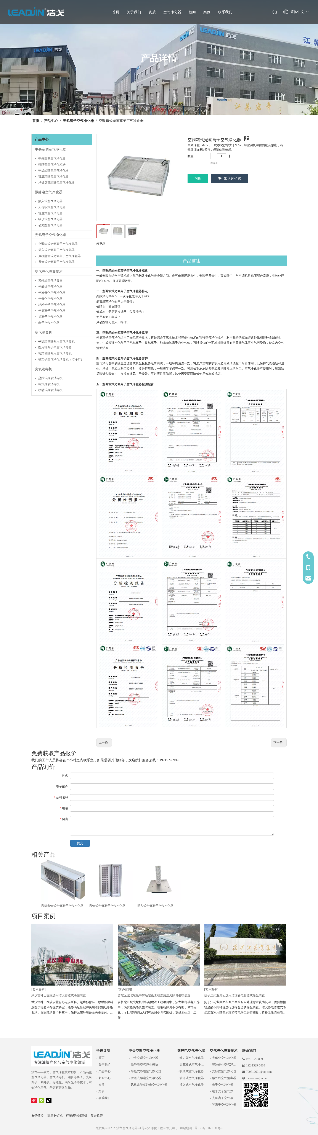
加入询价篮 (232, 178)
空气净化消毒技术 (49, 271)
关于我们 (134, 12)
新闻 (192, 12)
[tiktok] (48, 1100)
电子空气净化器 (48, 322)
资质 (152, 12)
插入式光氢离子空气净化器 (56, 250)
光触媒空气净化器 (50, 286)
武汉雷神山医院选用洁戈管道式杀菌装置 (58, 995)
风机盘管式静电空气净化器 (56, 182)
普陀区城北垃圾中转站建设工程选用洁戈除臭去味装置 (154, 995)
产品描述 (191, 260)
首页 (115, 12)
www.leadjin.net (257, 1078)
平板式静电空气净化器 (53, 170)
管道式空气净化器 (50, 213)
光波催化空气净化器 (52, 292)
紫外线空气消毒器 (50, 280)
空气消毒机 (43, 332)
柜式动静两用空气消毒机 (55, 353)
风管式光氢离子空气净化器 (56, 262)
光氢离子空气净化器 (50, 235)
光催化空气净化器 (50, 298)
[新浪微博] (34, 1100)
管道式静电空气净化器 (53, 176)
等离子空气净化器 (50, 316)
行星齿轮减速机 (76, 1115)
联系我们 (225, 12)
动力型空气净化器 (50, 225)
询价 (197, 178)
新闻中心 (104, 1078)
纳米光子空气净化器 (52, 304)
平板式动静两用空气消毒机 (56, 341)
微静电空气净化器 (49, 192)
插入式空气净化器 (50, 201)
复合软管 (97, 1115)
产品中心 (104, 1071)
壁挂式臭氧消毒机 (50, 378)
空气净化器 (172, 12)
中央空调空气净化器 (50, 149)
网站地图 (186, 1128)
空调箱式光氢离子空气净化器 (58, 244)
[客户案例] (38, 989)
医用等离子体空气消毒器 (55, 347)
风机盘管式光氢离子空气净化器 (59, 256)
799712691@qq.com (259, 1071)
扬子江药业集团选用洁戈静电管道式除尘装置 (234, 995)
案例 (207, 12)
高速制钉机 (55, 1115)
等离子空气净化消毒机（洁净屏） (61, 359)
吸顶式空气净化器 (50, 219)
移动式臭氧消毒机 (50, 390)
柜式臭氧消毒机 (48, 384)
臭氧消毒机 (43, 369)
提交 (80, 843)
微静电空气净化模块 (52, 164)
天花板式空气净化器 (52, 207)
